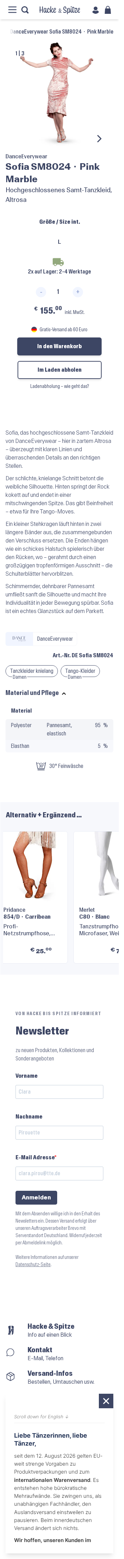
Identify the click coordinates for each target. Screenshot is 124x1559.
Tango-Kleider (80, 671)
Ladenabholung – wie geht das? (59, 386)
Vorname (27, 1076)
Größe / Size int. (59, 222)
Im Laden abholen (60, 370)
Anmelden (36, 1197)
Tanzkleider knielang (31, 671)
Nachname (29, 1117)
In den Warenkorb (59, 346)
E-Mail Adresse (35, 1157)
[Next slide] (99, 139)
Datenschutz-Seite (33, 1264)
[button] (105, 894)
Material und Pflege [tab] (32, 693)
